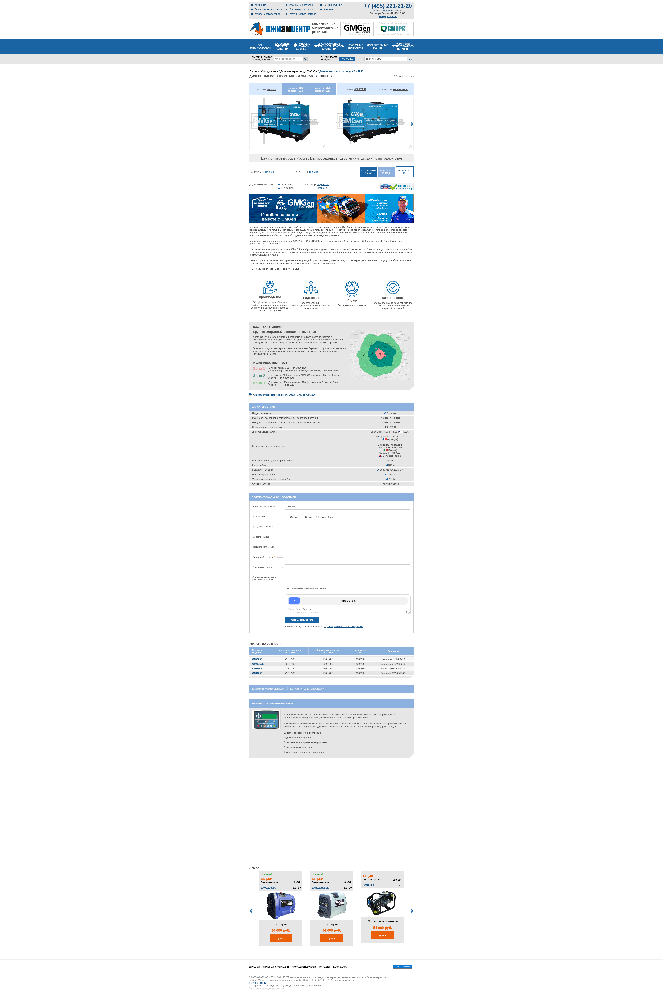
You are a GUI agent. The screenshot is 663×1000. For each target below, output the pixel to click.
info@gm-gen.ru (388, 16)
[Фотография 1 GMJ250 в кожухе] (288, 121)
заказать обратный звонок (387, 10)
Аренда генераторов (301, 4)
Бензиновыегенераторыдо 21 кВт (302, 46)
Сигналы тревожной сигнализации (302, 732)
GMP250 (257, 668)
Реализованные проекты (268, 9)
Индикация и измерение (297, 737)
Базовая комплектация (268, 688)
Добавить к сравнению (404, 76)
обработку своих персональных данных (343, 626)
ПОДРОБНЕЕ (347, 59)
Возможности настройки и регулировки (305, 742)
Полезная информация (276, 967)
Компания (260, 4)
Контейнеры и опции (301, 9)
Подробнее (323, 185)
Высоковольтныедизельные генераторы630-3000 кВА (329, 46)
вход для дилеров (403, 966)
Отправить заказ (368, 172)
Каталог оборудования (267, 13)
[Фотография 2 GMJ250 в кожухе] (374, 121)
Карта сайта (340, 967)
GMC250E (258, 663)
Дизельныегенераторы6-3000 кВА (282, 46)
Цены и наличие (333, 4)
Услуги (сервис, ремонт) (303, 13)
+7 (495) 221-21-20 (388, 6)
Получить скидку (386, 172)
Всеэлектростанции (260, 46)
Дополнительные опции (307, 688)
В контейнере (326, 517)
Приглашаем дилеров (304, 967)
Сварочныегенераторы (356, 46)
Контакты (329, 9)
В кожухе (310, 517)
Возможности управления (298, 747)
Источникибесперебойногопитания (403, 46)
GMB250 (257, 673)
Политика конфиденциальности (267, 988)
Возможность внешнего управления (303, 752)
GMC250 (257, 659)
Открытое (295, 517)
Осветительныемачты (377, 46)
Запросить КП (405, 172)
